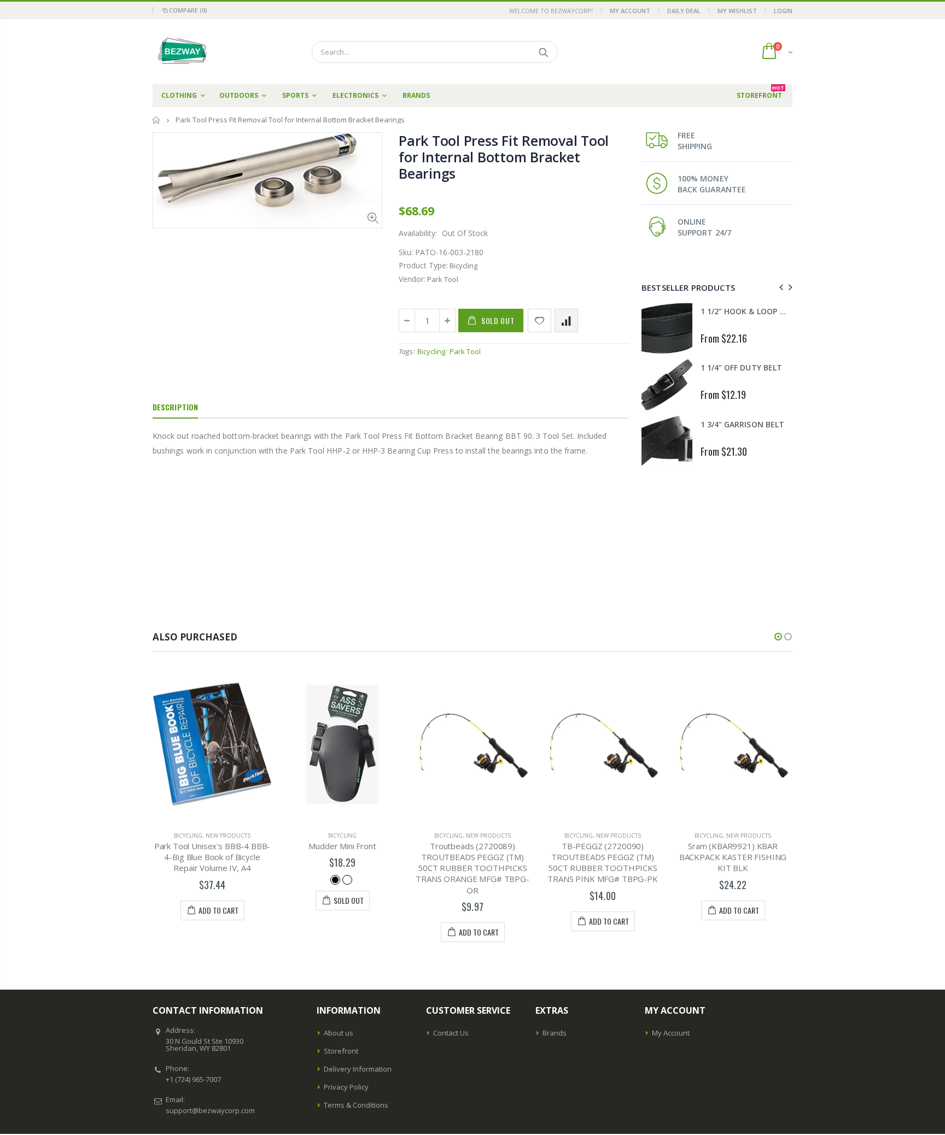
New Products (228, 835)
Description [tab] (175, 407)
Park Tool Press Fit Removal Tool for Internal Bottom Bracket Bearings (504, 157)
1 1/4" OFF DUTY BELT (741, 367)
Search (544, 52)
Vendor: (412, 279)
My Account (630, 11)
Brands (554, 1033)
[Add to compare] (566, 320)
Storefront (341, 1051)
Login (783, 11)
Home (157, 120)
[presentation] (779, 287)
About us (338, 1033)
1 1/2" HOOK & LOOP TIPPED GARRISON (773, 311)
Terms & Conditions (356, 1105)
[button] (778, 636)
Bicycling (431, 351)
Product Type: (423, 265)
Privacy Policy (346, 1087)
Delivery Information (358, 1069)
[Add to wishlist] (539, 320)
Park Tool (465, 351)
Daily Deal (684, 11)
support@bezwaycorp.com (210, 1110)
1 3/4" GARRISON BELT (742, 424)
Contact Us (451, 1033)
